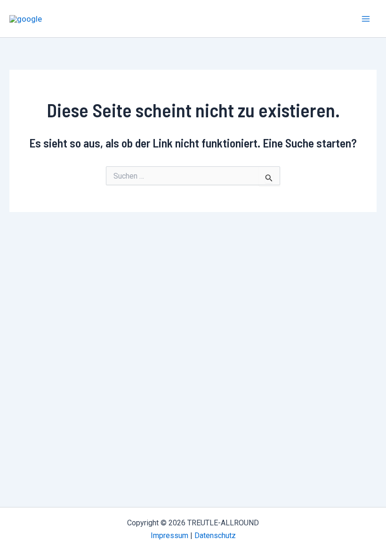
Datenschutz (215, 535)
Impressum (169, 535)
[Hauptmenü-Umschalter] (366, 19)
